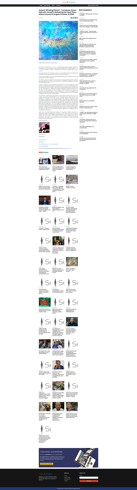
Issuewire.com (52, 67)
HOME (41, 5)
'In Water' (53, 103)
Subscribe (89, 481)
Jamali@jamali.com (43, 139)
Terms (65, 475)
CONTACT (58, 5)
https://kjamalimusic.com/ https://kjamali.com (49, 144)
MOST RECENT (47, 5)
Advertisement (67, 479)
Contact (66, 480)
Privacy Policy (67, 477)
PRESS (53, 5)
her (46, 120)
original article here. (67, 148)
